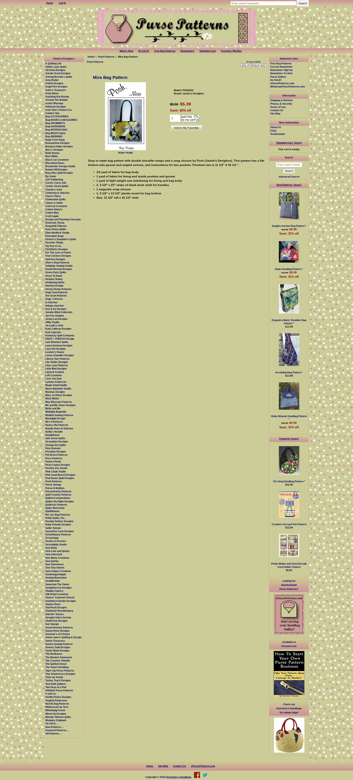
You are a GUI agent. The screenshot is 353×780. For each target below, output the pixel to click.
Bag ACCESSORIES (57, 116)
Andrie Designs (54, 83)
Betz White (51, 156)
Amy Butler (52, 80)
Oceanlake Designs (56, 441)
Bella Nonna (52, 153)
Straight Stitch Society (58, 617)
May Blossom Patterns (58, 402)
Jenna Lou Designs (56, 319)
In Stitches (51, 302)
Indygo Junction (54, 305)
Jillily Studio (52, 322)
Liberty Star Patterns (57, 358)
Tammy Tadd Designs (57, 647)
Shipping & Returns (281, 100)
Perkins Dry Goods (56, 468)
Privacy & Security (281, 103)
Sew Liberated (53, 554)
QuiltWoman (52, 511)
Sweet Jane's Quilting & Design (63, 637)
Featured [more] (289, 438)
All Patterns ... (53, 733)
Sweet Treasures (55, 640)
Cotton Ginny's (54, 209)
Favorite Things (54, 242)
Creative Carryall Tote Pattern (289, 524)
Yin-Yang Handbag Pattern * (289, 481)
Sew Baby (51, 547)
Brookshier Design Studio (60, 166)
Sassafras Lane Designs (59, 531)
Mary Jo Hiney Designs (58, 395)
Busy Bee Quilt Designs (59, 172)
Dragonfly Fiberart (56, 226)
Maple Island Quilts (56, 385)
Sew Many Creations (57, 557)
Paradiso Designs (55, 451)
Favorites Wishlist (231, 51)
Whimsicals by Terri (56, 707)
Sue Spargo (52, 624)
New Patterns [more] (289, 185)
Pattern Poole (53, 461)
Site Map (275, 113)
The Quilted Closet (56, 663)
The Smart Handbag (56, 667)
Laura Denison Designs (59, 345)
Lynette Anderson (55, 381)
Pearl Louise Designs (57, 464)
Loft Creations (53, 375)
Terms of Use (278, 107)
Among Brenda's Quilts (58, 76)
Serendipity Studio (56, 544)
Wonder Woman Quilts (58, 717)
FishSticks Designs (56, 249)
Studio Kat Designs (56, 620)
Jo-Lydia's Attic (54, 325)
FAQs (273, 130)
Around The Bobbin (56, 99)
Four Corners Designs (58, 255)
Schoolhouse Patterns (58, 534)
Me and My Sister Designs (60, 405)
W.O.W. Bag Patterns (57, 703)
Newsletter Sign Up (281, 70)
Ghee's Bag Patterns (57, 262)
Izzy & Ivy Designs (56, 309)
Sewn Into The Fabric (57, 584)
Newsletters (187, 51)
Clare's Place (53, 196)
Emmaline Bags (54, 236)
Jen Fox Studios (54, 315)
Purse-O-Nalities (55, 488)
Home (91, 56)
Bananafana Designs (57, 143)
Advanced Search (289, 176)
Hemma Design (54, 285)
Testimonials (277, 134)
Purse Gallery (278, 76)
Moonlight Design (55, 418)
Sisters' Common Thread (59, 597)
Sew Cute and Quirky (57, 551)
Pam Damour (53, 448)
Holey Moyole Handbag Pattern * (289, 418)
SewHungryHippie (55, 574)
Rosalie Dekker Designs (59, 521)
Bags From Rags (55, 139)
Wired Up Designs (55, 713)
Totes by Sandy (54, 677)
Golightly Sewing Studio (59, 265)
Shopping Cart (207, 51)
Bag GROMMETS (55, 123)
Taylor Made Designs (57, 650)
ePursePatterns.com (282, 83)
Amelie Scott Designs (57, 73)
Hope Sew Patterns (56, 292)
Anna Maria (52, 93)
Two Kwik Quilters (55, 684)
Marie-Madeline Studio (58, 388)
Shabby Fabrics (54, 591)
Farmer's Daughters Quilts (60, 239)
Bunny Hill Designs (56, 169)
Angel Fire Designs (56, 86)
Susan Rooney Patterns (59, 627)
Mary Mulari (52, 398)
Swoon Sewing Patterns (59, 644)
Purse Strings (53, 484)
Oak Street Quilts (55, 438)
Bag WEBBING (54, 136)
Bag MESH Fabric (55, 133)
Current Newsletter (281, 66)
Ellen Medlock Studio (57, 232)
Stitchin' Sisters (54, 614)
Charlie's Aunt (53, 189)
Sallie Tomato (53, 528)
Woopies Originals (55, 720)
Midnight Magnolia (55, 411)
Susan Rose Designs (57, 630)
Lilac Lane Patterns (56, 365)
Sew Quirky (52, 561)
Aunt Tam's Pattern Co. (58, 110)
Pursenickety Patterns (58, 491)
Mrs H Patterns (54, 421)
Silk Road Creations (56, 594)
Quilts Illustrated (54, 508)
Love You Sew (53, 378)
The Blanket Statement (58, 657)
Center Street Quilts (56, 186)
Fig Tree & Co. (53, 246)
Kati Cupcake (53, 332)
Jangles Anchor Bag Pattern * (289, 226)
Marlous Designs (55, 392)
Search (289, 157)
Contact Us (276, 110)
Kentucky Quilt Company (59, 335)
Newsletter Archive (281, 73)
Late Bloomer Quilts (56, 342)
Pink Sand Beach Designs (60, 474)
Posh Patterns (106, 56)
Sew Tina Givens (55, 567)
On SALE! (143, 51)
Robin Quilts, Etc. (55, 518)
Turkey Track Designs (58, 680)
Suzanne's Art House (57, 634)
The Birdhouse (53, 653)
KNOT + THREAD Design (59, 338)
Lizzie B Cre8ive (54, 372)
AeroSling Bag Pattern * (289, 372)
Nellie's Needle (54, 431)
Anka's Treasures (55, 90)
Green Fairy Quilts (55, 272)
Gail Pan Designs (55, 259)
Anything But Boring (57, 96)
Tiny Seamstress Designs (60, 674)
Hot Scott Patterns (56, 295)
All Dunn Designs (55, 70)
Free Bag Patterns (164, 51)
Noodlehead (52, 435)
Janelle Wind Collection (58, 312)
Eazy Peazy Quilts (55, 229)
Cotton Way (52, 212)
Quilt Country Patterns (58, 494)
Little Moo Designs (56, 368)
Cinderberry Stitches (57, 192)
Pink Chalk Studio (55, 471)
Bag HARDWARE (55, 126)
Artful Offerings (54, 103)
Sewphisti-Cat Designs (58, 587)
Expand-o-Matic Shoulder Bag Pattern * (289, 322)
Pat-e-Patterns (53, 458)
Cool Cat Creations (56, 206)
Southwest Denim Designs (60, 601)
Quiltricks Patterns (56, 504)
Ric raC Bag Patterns (57, 514)
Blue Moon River (55, 163)
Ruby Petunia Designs (58, 524)
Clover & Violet (54, 202)
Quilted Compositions (57, 498)
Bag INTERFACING (56, 129)
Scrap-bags (52, 537)
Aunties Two (52, 113)
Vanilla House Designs (58, 697)
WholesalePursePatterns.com (287, 86)
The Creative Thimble (57, 660)
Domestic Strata (54, 222)
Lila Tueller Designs (56, 362)
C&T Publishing (54, 179)
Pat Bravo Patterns (56, 454)
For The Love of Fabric (58, 252)
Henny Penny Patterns (58, 289)
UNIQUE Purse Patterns (59, 690)
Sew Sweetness (54, 564)
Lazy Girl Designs (55, 348)
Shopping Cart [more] (289, 142)
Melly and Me (52, 408)
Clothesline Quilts (55, 199)
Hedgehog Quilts (55, 282)
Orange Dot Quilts (55, 445)
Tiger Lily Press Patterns (59, 670)
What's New (126, 51)
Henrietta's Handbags (178, 777)
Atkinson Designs (55, 106)
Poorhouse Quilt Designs (59, 478)
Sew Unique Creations (58, 571)
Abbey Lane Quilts (56, 66)
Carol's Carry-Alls (55, 182)
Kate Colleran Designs (58, 328)
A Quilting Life (53, 63)
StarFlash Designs (56, 607)
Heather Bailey (54, 279)
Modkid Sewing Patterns (59, 415)
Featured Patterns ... (57, 730)
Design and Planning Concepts (63, 219)
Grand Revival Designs (58, 269)
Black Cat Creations (57, 159)
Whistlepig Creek (55, 710)
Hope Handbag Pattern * (289, 269)
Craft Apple (52, 216)
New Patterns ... (54, 727)
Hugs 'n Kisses (54, 299)
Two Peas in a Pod (55, 687)
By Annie (50, 176)
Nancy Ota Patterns (56, 425)
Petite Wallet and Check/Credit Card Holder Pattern (289, 565)
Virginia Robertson (56, 700)
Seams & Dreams (55, 541)
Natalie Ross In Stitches (59, 428)
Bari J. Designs (54, 149)
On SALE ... (51, 723)
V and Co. (50, 693)
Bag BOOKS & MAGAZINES (61, 120)
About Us (275, 127)
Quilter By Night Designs (59, 501)
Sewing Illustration (56, 577)
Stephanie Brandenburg (59, 610)
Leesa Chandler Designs (59, 355)
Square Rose (52, 604)
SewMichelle (52, 581)
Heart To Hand (53, 275)
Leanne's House (54, 352)
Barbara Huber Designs (59, 146)
